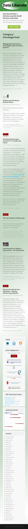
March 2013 (9, 487)
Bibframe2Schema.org (9, 397)
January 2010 (9, 519)
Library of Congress (15, 235)
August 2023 (9, 440)
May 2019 (8, 442)
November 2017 (10, 452)
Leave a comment (18, 88)
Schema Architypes (8, 399)
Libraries (8, 232)
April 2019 (8, 444)
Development (10, 276)
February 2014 (9, 478)
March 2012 (9, 499)
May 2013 (8, 484)
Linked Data (12, 232)
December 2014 (10, 470)
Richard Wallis (19, 49)
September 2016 (10, 457)
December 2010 (10, 518)
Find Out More (14, 27)
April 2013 (8, 486)
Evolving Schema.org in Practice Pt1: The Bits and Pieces (12, 141)
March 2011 (9, 514)
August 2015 (9, 465)
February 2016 (9, 463)
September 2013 (10, 480)
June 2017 (8, 455)
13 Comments (17, 208)
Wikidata (11, 234)
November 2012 (10, 491)
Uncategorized (10, 88)
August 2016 (9, 459)
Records (4, 279)
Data (14, 278)
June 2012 (8, 495)
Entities (17, 278)
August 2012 (9, 493)
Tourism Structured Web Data (10, 401)
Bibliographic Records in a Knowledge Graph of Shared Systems (13, 45)
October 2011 (9, 506)
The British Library (15, 383)
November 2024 (10, 437)
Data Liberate (12, 526)
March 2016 (9, 461)
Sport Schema (7, 405)
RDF (24, 278)
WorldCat (16, 234)
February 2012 (9, 501)
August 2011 (9, 510)
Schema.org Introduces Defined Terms (11, 101)
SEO (4, 127)
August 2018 (9, 446)
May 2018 (8, 450)
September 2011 (10, 508)
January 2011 (9, 516)
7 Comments (8, 127)
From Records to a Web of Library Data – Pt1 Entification (13, 249)
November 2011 (10, 504)
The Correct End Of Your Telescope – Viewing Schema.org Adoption (11, 291)
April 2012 (8, 497)
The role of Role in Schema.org (13, 218)
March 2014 (9, 476)
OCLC (18, 276)
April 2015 (8, 469)
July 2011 (8, 512)
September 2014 (10, 472)
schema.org (16, 124)
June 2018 (8, 448)
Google (15, 231)
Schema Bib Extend (8, 398)
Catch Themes (21, 526)
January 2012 (9, 503)
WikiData (10, 237)
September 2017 (10, 454)
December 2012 (10, 489)
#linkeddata (15, 126)
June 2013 (8, 482)
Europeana (13, 372)
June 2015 (8, 467)
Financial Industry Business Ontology (12, 403)
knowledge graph (6, 235)
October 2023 (9, 438)
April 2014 (8, 474)
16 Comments (20, 237)
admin (18, 145)
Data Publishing (10, 124)
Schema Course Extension (9, 402)
